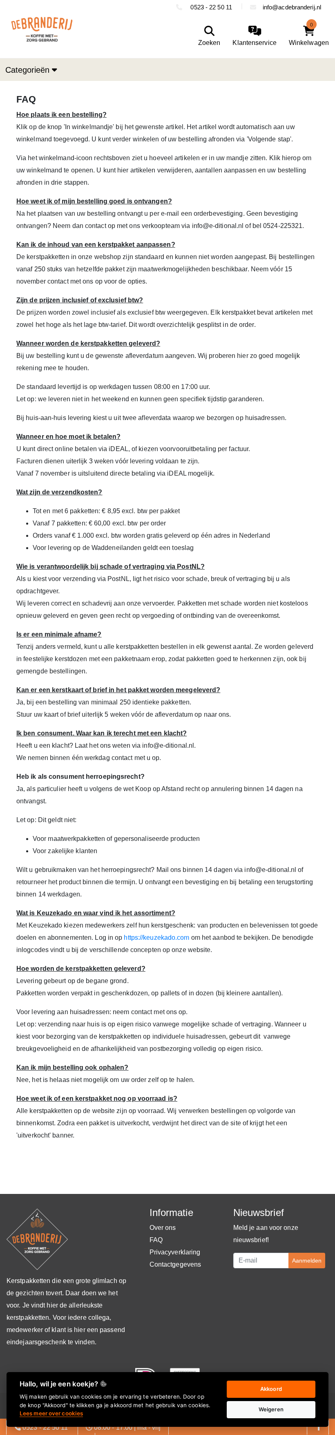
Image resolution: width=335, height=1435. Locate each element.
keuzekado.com (166, 937)
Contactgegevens (175, 1264)
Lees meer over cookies (51, 1413)
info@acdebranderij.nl (292, 7)
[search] (207, 36)
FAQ (156, 1239)
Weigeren (271, 1409)
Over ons (163, 1227)
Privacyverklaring (175, 1252)
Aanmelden (307, 1260)
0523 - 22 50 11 (211, 7)
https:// (133, 937)
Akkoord (271, 1389)
